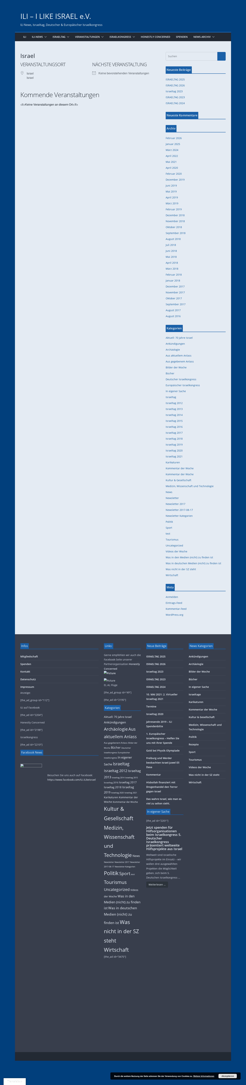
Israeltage (195, 694)
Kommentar (153, 774)
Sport (169, 527)
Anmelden (172, 597)
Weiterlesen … (157, 884)
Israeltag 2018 (174, 438)
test (168, 533)
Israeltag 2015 (174, 421)
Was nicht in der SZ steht (181, 569)
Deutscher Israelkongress (181, 379)
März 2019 (172, 203)
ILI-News (37, 36)
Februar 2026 (174, 138)
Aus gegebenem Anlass (180, 361)
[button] (45, 36)
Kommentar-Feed (176, 608)
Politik (169, 521)
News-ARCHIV (202, 36)
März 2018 (172, 268)
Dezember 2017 (175, 286)
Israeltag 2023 (174, 91)
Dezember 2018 (175, 215)
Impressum (27, 687)
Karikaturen (173, 462)
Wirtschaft (172, 575)
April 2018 (172, 262)
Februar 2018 (174, 274)
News (169, 492)
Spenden (182, 36)
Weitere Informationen (203, 1076)
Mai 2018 (171, 256)
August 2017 (173, 310)
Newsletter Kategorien (179, 515)
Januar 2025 (173, 144)
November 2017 (175, 292)
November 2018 (175, 221)
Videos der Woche (176, 551)
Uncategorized (174, 545)
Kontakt (25, 671)
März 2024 (172, 150)
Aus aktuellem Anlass (178, 355)
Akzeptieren (228, 1076)
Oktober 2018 (174, 227)
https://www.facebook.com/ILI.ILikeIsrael (71, 779)
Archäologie (173, 349)
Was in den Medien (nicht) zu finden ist (189, 557)
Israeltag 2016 (174, 426)
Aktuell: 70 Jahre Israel (179, 337)
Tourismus (172, 539)
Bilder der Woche (176, 367)
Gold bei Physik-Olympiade (163, 750)
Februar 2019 (174, 209)
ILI (24, 36)
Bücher (170, 373)
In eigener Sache (176, 391)
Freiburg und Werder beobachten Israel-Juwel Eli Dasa (162, 762)
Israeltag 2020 (174, 450)
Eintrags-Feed (174, 603)
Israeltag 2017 (174, 432)
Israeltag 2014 (174, 415)
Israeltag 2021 (174, 456)
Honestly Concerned (155, 36)
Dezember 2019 (175, 179)
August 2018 (173, 239)
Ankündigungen (175, 343)
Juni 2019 (171, 185)
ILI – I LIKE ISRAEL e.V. (55, 16)
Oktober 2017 (174, 298)
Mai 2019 (171, 191)
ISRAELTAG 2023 (175, 97)
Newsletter (172, 498)
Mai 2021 (171, 162)
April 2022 (172, 156)
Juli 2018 (171, 245)
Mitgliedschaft (29, 656)
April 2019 (172, 197)
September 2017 (175, 304)
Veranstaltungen (87, 36)
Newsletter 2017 (175, 504)
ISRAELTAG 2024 (175, 103)
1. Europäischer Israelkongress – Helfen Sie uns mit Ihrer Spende (162, 738)
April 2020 (172, 167)
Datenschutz (28, 679)
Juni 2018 (171, 251)
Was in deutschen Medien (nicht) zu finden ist (193, 563)
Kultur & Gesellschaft (178, 480)
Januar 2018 (173, 280)
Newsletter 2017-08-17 (179, 510)
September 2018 (175, 233)
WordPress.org (174, 614)
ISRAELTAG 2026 (175, 85)
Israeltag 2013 (174, 409)
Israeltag (59, 36)
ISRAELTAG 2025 (175, 79)
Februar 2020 (174, 173)
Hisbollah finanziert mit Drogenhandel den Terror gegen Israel (162, 787)
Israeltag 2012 (174, 403)
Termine (151, 706)
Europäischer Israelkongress (183, 385)
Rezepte (194, 744)
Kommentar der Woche (180, 468)
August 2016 (173, 316)
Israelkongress (120, 36)
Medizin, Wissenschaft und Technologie (190, 486)
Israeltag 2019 (174, 444)
